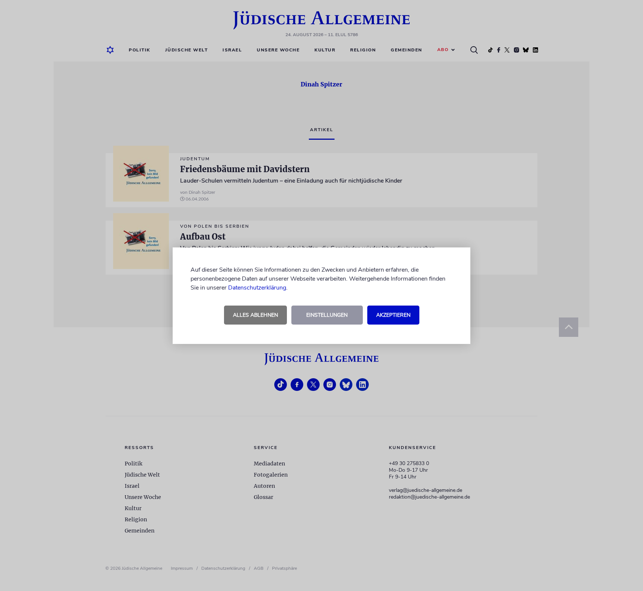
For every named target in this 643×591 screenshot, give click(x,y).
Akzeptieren (393, 315)
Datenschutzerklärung (257, 288)
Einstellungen (327, 315)
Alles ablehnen (255, 315)
